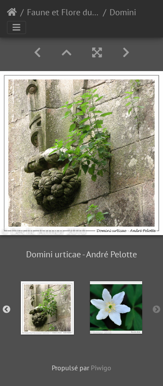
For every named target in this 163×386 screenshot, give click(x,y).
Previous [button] (6, 309)
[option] (47, 308)
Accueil (12, 12)
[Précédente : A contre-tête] (37, 52)
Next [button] (156, 309)
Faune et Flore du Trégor (63, 12)
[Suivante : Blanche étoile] (126, 52)
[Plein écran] (97, 52)
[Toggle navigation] (16, 27)
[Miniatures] (66, 52)
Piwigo (101, 367)
